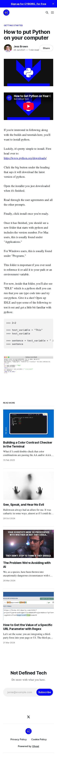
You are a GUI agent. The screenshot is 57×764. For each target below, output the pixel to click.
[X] (28, 716)
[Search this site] (47, 12)
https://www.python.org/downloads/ (25, 158)
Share (46, 48)
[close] (53, 3)
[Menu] (52, 12)
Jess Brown (21, 46)
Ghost (35, 746)
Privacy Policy (18, 739)
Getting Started (13, 25)
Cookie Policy (39, 739)
